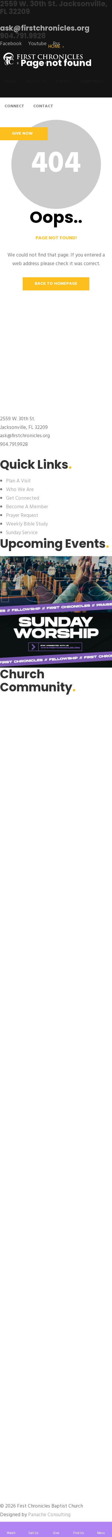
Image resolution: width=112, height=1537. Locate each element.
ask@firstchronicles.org (45, 28)
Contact (43, 106)
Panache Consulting (49, 1515)
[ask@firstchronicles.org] (2, 20)
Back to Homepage (56, 283)
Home (10, 81)
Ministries (91, 81)
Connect (14, 106)
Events (63, 81)
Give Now (22, 133)
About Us (36, 81)
